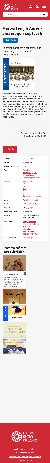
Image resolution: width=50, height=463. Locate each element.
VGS (24, 194)
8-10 (25, 191)
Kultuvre (26, 227)
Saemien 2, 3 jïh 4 (30, 173)
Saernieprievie (25, 460)
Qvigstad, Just (28, 159)
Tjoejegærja (28, 238)
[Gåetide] (12, 7)
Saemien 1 (27, 170)
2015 (25, 166)
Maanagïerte (28, 181)
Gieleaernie (27, 162)
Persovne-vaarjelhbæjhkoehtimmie (25, 457)
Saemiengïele (28, 231)
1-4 (24, 186)
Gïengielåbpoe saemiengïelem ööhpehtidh (34, 176)
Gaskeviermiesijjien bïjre (25, 449)
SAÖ (24, 184)
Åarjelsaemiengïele (31, 200)
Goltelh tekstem (10, 40)
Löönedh (10, 149)
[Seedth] (44, 14)
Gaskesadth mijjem (25, 453)
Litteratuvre (27, 229)
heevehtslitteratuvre (31, 234)
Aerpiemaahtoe (29, 222)
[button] (37, 6)
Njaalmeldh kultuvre (31, 224)
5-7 (24, 189)
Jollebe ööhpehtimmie (32, 196)
